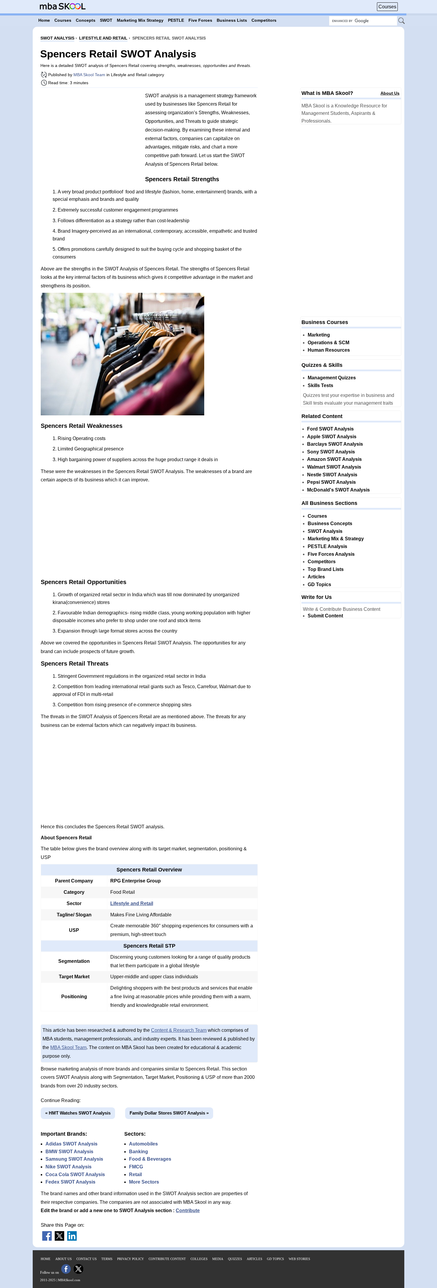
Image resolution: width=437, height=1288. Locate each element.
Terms (106, 1259)
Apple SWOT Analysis (331, 436)
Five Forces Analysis (331, 554)
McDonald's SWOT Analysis (338, 489)
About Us (390, 93)
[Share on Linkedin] (72, 1239)
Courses (387, 6)
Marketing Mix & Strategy (336, 538)
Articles (316, 576)
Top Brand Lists (326, 569)
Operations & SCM (328, 342)
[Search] (401, 21)
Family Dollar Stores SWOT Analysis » (169, 1112)
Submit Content (325, 615)
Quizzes (235, 1259)
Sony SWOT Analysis (331, 451)
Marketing (319, 334)
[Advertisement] (91, 134)
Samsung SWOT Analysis (74, 1159)
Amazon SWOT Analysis (334, 459)
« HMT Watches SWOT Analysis (78, 1112)
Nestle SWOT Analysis (332, 474)
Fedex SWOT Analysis (70, 1181)
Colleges (199, 1259)
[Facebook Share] (47, 1239)
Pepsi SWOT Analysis (331, 482)
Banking (138, 1151)
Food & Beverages (150, 1159)
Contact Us (86, 1259)
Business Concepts (330, 523)
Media (217, 1259)
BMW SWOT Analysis (69, 1151)
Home (46, 1259)
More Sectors (144, 1181)
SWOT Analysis (325, 531)
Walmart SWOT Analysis (334, 466)
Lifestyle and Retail (131, 903)
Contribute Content (167, 1259)
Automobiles (143, 1143)
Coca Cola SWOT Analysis (75, 1174)
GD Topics (319, 584)
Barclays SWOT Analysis (335, 444)
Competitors (322, 561)
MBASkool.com (69, 1280)
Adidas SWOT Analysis (71, 1143)
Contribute (188, 1210)
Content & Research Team (179, 1030)
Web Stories (299, 1259)
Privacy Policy (130, 1259)
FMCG (136, 1166)
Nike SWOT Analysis (68, 1166)
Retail (135, 1174)
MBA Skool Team (89, 74)
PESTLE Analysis (327, 546)
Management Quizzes (332, 377)
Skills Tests (320, 385)
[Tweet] (59, 1239)
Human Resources (329, 350)
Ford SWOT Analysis (330, 428)
